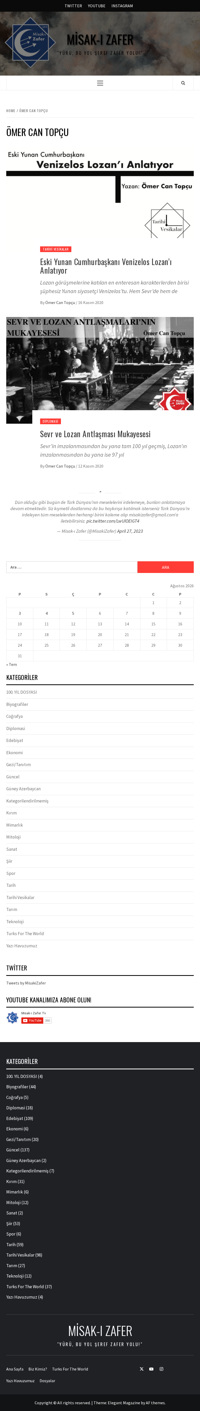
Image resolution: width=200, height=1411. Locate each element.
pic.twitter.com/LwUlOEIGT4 (112, 521)
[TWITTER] (138, 1369)
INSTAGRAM (122, 5)
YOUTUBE (96, 5)
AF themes (155, 1402)
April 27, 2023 (130, 531)
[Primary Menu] (100, 83)
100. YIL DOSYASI (21, 692)
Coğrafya (14, 716)
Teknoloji (15, 921)
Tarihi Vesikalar (56, 249)
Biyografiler (17, 704)
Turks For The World (25, 933)
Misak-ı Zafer (100, 39)
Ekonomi (14, 752)
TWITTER (73, 5)
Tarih (11, 885)
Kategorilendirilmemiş (27, 801)
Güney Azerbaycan (23, 789)
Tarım (11, 909)
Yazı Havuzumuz (21, 946)
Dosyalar (47, 1380)
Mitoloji (13, 837)
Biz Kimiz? (37, 1369)
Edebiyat (14, 740)
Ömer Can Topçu (60, 302)
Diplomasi (50, 421)
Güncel (13, 777)
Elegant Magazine (124, 1402)
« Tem (11, 664)
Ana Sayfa (14, 1369)
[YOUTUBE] (148, 1369)
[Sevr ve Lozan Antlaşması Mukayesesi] (100, 370)
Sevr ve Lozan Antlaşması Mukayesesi (95, 434)
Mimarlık (14, 825)
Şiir (9, 861)
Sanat (11, 849)
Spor (10, 873)
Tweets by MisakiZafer (26, 982)
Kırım (11, 813)
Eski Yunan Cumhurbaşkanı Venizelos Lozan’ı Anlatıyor (106, 266)
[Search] (183, 83)
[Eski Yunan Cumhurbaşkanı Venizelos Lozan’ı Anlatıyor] (100, 198)
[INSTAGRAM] (158, 1369)
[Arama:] (72, 567)
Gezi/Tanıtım (18, 764)
